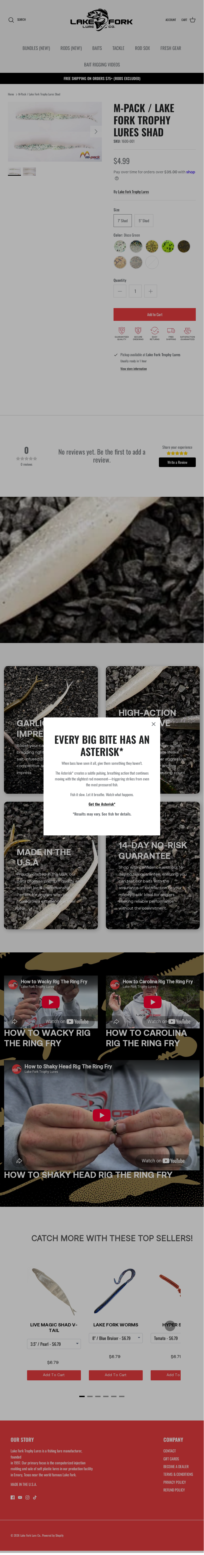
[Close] (153, 724)
